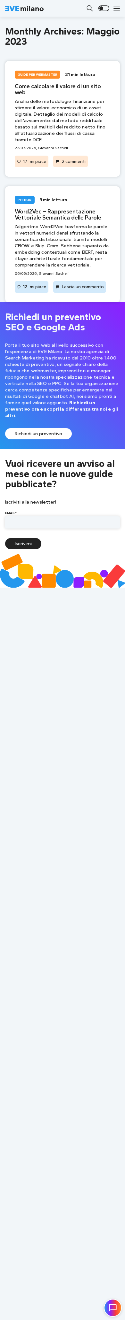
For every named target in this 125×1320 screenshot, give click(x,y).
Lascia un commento (83, 286)
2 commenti (74, 161)
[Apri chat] (113, 1308)
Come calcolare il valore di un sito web (58, 89)
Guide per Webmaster (37, 75)
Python (25, 200)
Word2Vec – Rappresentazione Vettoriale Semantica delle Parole (58, 214)
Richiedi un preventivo (38, 433)
